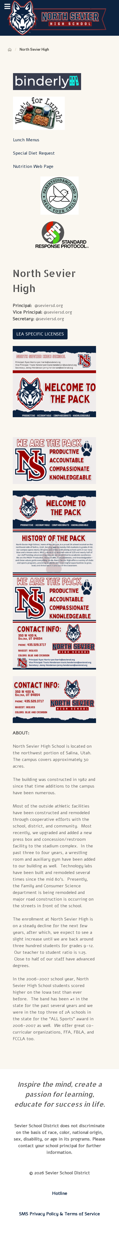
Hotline (59, 1193)
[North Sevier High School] (59, 18)
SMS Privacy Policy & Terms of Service (59, 1214)
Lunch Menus (26, 140)
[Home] (9, 49)
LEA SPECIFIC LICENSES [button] (40, 334)
